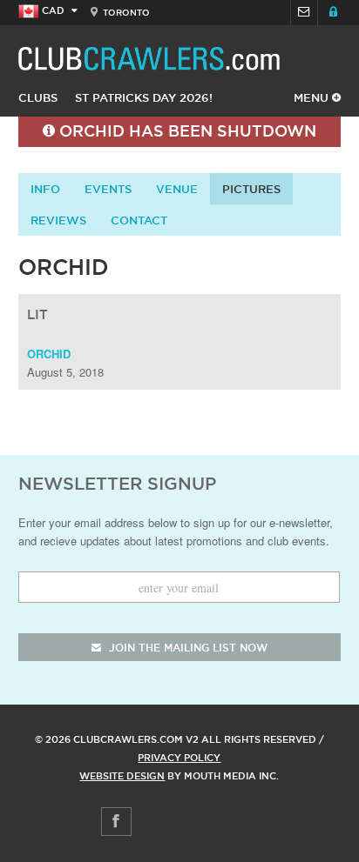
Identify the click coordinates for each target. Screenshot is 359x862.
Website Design (122, 776)
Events (108, 189)
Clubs (38, 97)
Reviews (58, 220)
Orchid (49, 353)
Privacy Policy (179, 757)
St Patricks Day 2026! (144, 97)
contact (139, 220)
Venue (177, 189)
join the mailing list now (186, 647)
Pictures (251, 189)
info (45, 189)
